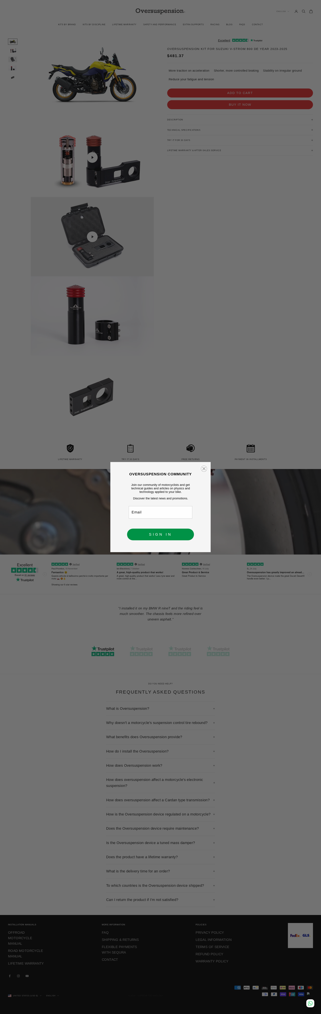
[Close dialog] (204, 468)
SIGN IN (160, 534)
